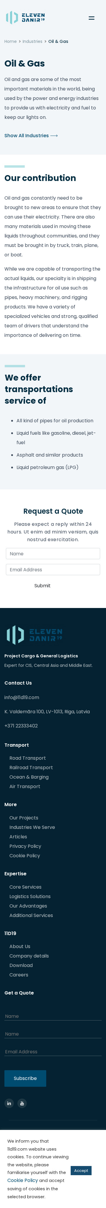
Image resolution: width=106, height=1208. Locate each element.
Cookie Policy (24, 855)
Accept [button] (81, 1170)
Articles (18, 836)
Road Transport (27, 758)
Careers (18, 974)
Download (21, 965)
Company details (29, 956)
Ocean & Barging (29, 777)
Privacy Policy (25, 846)
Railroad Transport (31, 767)
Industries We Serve (32, 827)
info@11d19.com (21, 697)
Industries (32, 41)
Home (10, 41)
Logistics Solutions (30, 896)
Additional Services (31, 915)
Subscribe (25, 1078)
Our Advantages (28, 906)
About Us (19, 946)
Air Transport (24, 786)
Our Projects (23, 817)
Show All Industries (26, 135)
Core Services (25, 887)
